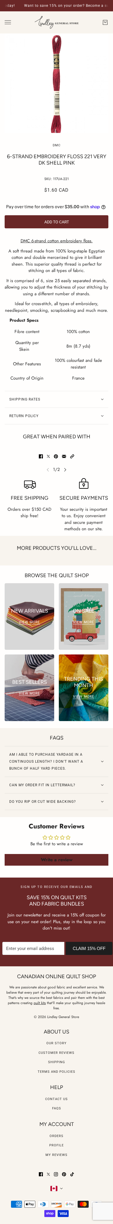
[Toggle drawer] (8, 22)
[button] (72, 456)
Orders (56, 1136)
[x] (48, 1174)
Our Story (56, 1043)
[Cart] (105, 22)
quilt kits (40, 1003)
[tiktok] (72, 1174)
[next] (65, 469)
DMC (57, 145)
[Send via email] (64, 456)
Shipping (56, 1062)
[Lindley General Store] (57, 22)
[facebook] (41, 1174)
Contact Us (56, 1099)
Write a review (56, 859)
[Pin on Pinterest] (56, 456)
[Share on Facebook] (41, 456)
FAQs (56, 1108)
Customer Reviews (56, 1053)
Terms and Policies (56, 1072)
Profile (56, 1145)
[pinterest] (64, 1174)
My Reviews (56, 1155)
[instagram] (56, 1174)
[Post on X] (48, 456)
